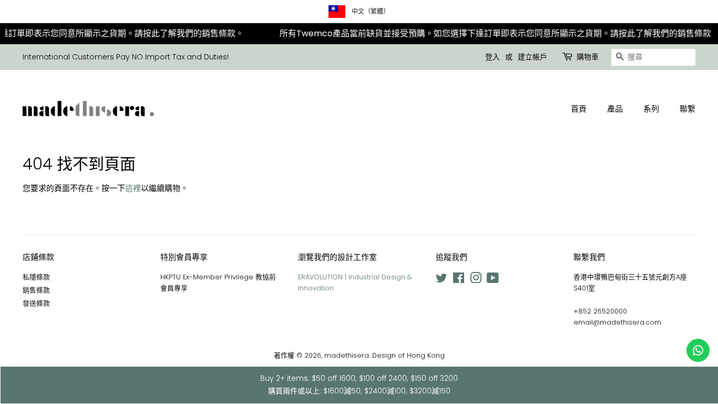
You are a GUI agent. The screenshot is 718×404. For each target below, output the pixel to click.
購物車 (588, 57)
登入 (492, 57)
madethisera (346, 355)
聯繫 (687, 108)
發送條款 (36, 303)
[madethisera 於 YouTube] (493, 280)
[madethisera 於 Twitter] (441, 280)
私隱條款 (36, 276)
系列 (651, 108)
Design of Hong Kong (408, 355)
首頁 (579, 108)
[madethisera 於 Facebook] (459, 280)
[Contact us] (698, 350)
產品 (615, 108)
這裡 (133, 188)
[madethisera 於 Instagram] (475, 280)
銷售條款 (36, 290)
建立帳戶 (532, 57)
